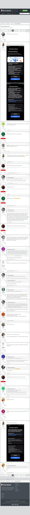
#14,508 (28, 300)
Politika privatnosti (15, 501)
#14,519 (28, 421)
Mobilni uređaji (17, 489)
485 (14, 30)
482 (8, 30)
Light (13, 500)
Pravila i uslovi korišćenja (9, 501)
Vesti (16, 486)
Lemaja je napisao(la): (10, 177)
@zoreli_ (8, 145)
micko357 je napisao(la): (11, 249)
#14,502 (28, 224)
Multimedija (16, 490)
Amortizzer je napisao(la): (11, 280)
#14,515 (28, 375)
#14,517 (28, 398)
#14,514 (28, 365)
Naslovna (3, 13)
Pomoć (19, 501)
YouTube (2, 495)
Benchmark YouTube (15, 13)
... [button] (6, 30)
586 (20, 30)
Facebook (2, 496)
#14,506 (28, 273)
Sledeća (24, 30)
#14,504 (28, 247)
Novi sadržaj (9, 13)
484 (12, 30)
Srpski (18, 500)
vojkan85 (3, 27)
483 (10, 30)
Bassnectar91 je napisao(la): (11, 465)
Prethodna (2, 30)
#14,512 (28, 343)
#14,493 (28, 122)
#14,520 (28, 463)
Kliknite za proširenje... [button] (18, 255)
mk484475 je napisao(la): (11, 367)
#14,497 (28, 164)
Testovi (16, 487)
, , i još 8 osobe (12, 259)
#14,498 (28, 175)
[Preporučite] (26, 32)
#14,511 (28, 333)
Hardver (16, 488)
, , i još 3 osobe (12, 205)
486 (17, 30)
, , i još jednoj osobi (12, 285)
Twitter (2, 497)
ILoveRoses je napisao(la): (11, 302)
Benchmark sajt (13, 13)
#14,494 (28, 132)
